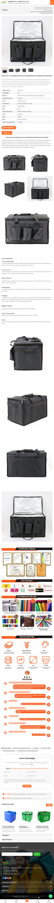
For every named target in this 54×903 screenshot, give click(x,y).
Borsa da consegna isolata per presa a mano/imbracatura (43, 9)
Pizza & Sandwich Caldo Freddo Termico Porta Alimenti (44, 827)
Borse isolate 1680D (45, 748)
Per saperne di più (12, 818)
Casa (35, 7)
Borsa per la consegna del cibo (45, 7)
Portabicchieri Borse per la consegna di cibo (27, 750)
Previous (47, 805)
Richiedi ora (10, 128)
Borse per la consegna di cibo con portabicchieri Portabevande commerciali (29, 768)
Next (51, 805)
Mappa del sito (43, 896)
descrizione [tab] (6, 133)
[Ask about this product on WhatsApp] (51, 896)
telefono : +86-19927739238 (11, 870)
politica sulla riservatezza (21, 897)
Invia (26, 786)
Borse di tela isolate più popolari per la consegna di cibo (27, 827)
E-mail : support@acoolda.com (11, 873)
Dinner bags (35, 748)
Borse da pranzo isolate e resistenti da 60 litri (21, 798)
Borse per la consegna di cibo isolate (21, 748)
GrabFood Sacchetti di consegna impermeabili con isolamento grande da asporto (10, 827)
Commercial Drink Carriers (9, 750)
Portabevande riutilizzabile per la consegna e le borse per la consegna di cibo (29, 794)
